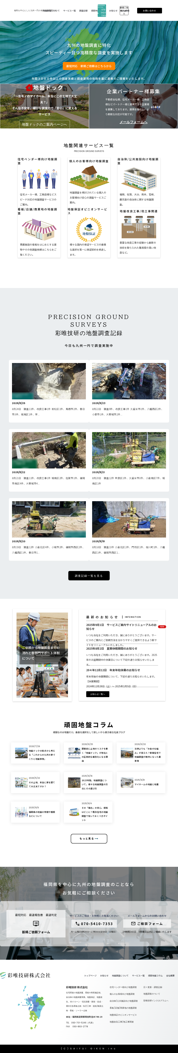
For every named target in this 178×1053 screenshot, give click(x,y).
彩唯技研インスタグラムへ (155, 1000)
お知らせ (104, 975)
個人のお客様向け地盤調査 (122, 994)
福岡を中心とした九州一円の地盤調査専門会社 (35, 10)
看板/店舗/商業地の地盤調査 (123, 1008)
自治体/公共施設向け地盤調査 (124, 1001)
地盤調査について (120, 975)
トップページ (90, 975)
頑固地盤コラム (155, 975)
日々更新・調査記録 (152, 987)
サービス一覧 (138, 975)
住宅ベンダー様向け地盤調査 (123, 987)
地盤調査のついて (151, 993)
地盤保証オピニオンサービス (123, 1014)
